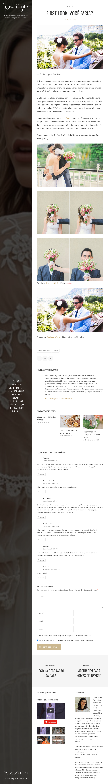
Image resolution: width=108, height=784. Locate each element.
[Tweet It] (45, 358)
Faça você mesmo (16, 391)
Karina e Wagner (54, 337)
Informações (16, 408)
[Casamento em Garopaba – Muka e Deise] (93, 422)
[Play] (50, 710)
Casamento (16, 384)
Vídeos (16, 381)
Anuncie (16, 411)
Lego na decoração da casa (50, 673)
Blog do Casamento (19, 778)
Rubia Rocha (71, 20)
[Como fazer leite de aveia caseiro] (70, 421)
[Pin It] (50, 358)
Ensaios (70, 6)
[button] (43, 731)
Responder (41, 474)
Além (69, 283)
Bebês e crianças (15, 404)
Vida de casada (16, 401)
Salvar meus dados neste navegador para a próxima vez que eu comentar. (65, 635)
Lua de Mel (16, 394)
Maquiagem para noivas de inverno (88, 673)
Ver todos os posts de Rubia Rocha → (58, 398)
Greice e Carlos (53, 283)
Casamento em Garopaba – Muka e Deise (91, 435)
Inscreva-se (52, 722)
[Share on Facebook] (39, 358)
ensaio (56, 351)
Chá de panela (16, 388)
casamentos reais (44, 351)
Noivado (16, 398)
